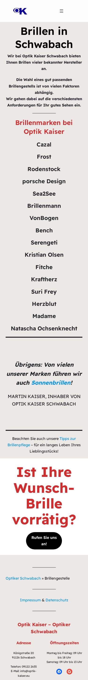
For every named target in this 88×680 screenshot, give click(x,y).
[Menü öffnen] (61, 11)
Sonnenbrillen (50, 382)
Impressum (30, 600)
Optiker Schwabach (23, 578)
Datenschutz (57, 600)
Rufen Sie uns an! (44, 540)
